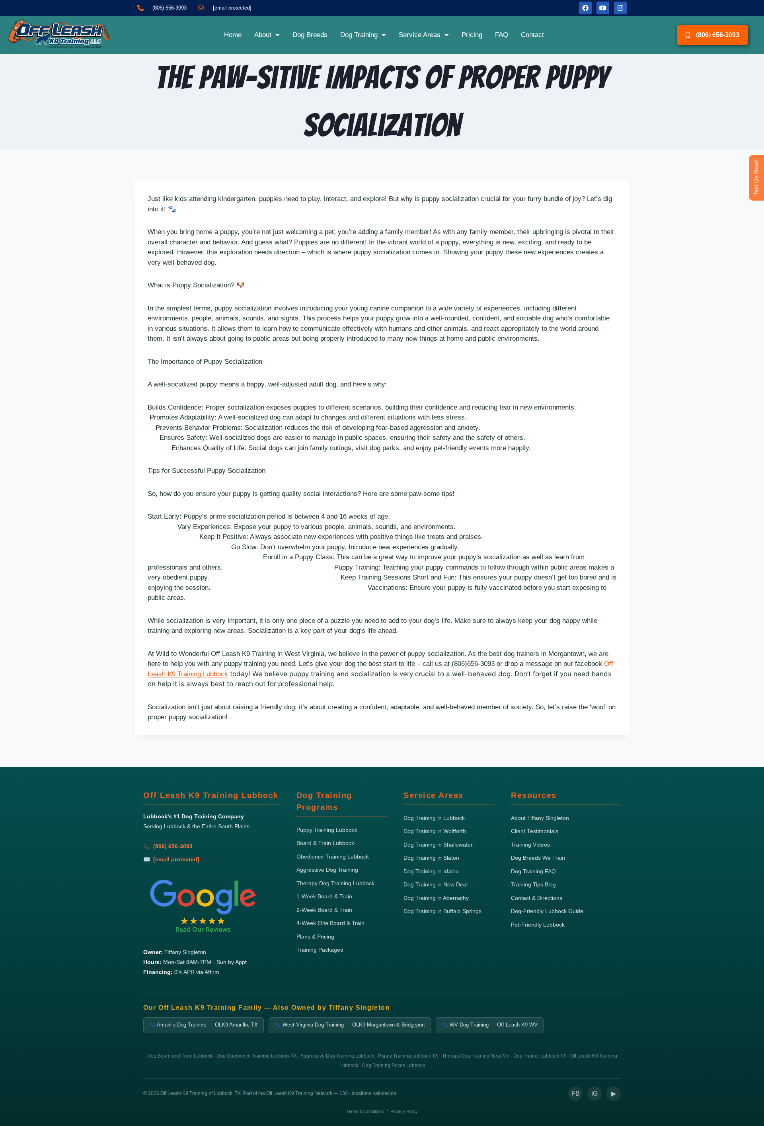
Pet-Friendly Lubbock (538, 925)
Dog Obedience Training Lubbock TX (256, 1056)
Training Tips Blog (533, 885)
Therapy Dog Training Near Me (475, 1056)
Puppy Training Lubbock (326, 830)
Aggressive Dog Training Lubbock (337, 1056)
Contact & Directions (536, 898)
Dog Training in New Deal (435, 885)
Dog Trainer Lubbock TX (539, 1056)
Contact (532, 35)
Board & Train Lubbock (325, 843)
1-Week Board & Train (324, 897)
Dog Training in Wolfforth (434, 831)
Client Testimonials (534, 831)
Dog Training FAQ (533, 871)
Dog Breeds (309, 35)
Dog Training (359, 35)
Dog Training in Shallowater (438, 845)
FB (575, 1093)
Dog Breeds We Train (538, 858)
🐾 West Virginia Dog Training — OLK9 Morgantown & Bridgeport (350, 1025)
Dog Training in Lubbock (434, 818)
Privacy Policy (404, 1111)
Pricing (472, 35)
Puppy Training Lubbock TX (408, 1056)
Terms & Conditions (365, 1111)
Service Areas (419, 35)
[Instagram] (620, 8)
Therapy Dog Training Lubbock (335, 883)
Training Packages (319, 950)
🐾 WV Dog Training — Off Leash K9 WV (490, 1025)
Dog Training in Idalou (431, 871)
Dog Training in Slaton (431, 858)
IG (594, 1093)
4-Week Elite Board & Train (330, 923)
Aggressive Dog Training (327, 870)
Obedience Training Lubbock (332, 857)
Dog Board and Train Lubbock (179, 1056)
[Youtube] (602, 8)
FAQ (501, 35)
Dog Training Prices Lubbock (393, 1065)
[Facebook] (585, 8)
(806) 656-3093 (173, 846)
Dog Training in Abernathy (436, 898)
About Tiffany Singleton (540, 818)
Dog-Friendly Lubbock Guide (547, 911)
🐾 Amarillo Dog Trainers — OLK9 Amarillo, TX (203, 1025)
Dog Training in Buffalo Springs (442, 911)
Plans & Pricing (315, 937)
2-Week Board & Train (324, 910)
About (262, 35)
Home (233, 35)
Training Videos (530, 845)
